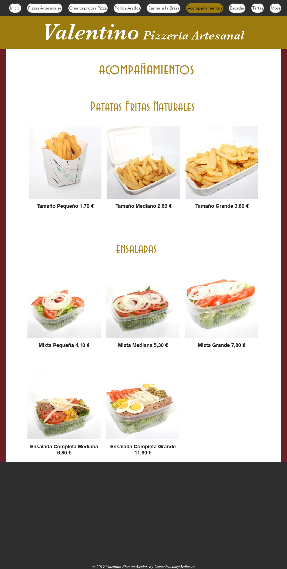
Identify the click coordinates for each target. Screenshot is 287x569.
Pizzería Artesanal (193, 35)
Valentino (91, 32)
